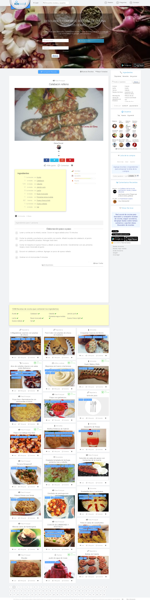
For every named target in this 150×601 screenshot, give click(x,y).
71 (64, 594)
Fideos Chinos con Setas (24, 495)
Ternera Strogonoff (24, 464)
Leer (15, 357)
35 (32, 591)
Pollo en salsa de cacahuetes (92, 523)
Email (126, 162)
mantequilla (116, 95)
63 (36, 594)
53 (97, 591)
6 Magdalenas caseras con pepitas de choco (24, 334)
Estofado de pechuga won (58, 493)
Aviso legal (116, 255)
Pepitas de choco (117, 92)
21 (81, 587)
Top (119, 115)
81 (100, 594)
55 (104, 591)
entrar (55, 56)
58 (18, 594)
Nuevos (123, 115)
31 (18, 591)
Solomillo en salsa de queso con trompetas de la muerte (92, 459)
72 (68, 594)
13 (52, 587)
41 (54, 591)
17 (66, 587)
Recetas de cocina (20, 5)
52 (93, 591)
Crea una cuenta (85, 41)
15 (59, 587)
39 (46, 591)
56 (10, 594)
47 (75, 591)
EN (21, 7)
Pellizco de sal (129, 95)
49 (82, 591)
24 (91, 587)
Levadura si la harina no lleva (129, 92)
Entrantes (92, 330)
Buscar (136, 82)
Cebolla (52, 314)
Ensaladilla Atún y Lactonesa (92, 491)
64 (39, 594)
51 (90, 591)
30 (14, 591)
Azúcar (114, 86)
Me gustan (133, 76)
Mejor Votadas (102, 72)
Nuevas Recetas (88, 72)
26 (99, 587)
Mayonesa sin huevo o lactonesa (58, 366)
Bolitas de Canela (92, 554)
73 (72, 594)
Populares (117, 76)
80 (97, 594)
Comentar (65, 165)
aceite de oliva (129, 101)
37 (39, 591)
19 (73, 587)
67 (50, 594)
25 (95, 587)
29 (10, 591)
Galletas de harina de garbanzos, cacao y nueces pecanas (127, 190)
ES (19, 7)
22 (84, 587)
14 (55, 587)
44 (64, 591)
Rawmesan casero (126, 199)
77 (86, 594)
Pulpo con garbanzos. (58, 398)
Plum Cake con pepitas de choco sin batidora (58, 334)
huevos (127, 86)
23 (88, 587)
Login (36, 3)
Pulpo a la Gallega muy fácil (24, 433)
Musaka (24, 558)
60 (25, 594)
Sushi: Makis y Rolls (91, 364)
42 (57, 591)
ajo (126, 99)
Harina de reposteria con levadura (116, 99)
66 (46, 594)
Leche (14, 318)
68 (54, 594)
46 (72, 591)
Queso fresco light (74, 318)
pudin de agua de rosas (58, 558)
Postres (59, 555)
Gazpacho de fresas (92, 427)
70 (61, 594)
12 (48, 587)
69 (57, 594)
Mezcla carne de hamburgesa (24, 527)
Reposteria (25, 330)
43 (61, 591)
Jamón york (71, 314)
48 (79, 591)
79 (93, 594)
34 (28, 591)
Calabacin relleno (59, 84)
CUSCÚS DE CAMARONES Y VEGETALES (58, 526)
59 (21, 594)
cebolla (127, 90)
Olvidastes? (66, 51)
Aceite (14, 314)
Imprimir (132, 162)
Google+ (115, 253)
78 (90, 594)
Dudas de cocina (118, 250)
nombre (124, 106)
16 (63, 587)
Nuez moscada (36, 318)
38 (43, 591)
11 (45, 587)
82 (104, 594)
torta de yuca (92, 396)
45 (68, 591)
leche (114, 88)
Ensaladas (59, 457)
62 (32, 594)
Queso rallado (17, 321)
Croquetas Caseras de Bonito (92, 333)
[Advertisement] (59, 284)
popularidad (133, 106)
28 (106, 587)
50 (86, 591)
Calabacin (34, 314)
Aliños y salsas (59, 363)
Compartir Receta (49, 72)
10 (41, 587)
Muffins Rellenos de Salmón (58, 429)
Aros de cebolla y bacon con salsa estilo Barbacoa (24, 367)
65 (43, 594)
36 (36, 591)
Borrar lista (120, 162)
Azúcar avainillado (130, 97)
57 (14, 594)
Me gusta (51, 165)
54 (100, 591)
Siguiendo (130, 115)
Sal (31, 321)
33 (25, 591)
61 (28, 594)
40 (50, 591)
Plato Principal (60, 81)
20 (77, 587)
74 (75, 594)
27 (102, 587)
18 (70, 587)
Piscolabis (25, 363)
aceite (126, 88)
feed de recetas (126, 243)
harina (114, 90)
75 (79, 594)
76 (82, 594)
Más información (131, 599)
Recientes (126, 76)
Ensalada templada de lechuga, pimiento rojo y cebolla (58, 461)
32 (21, 591)
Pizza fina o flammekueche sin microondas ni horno (24, 400)
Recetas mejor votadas (120, 248)
